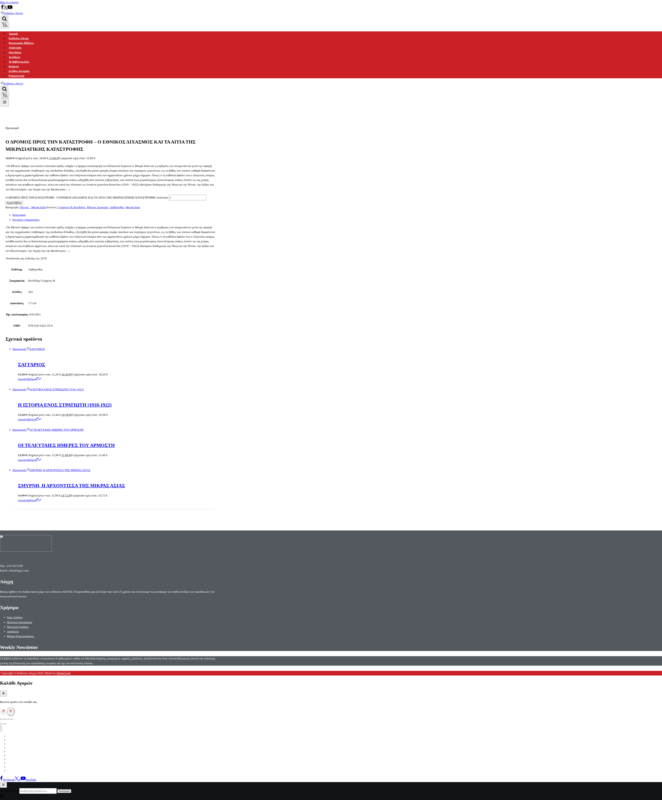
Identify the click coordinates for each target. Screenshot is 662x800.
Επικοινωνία (16, 76)
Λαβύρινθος (117, 207)
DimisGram (64, 673)
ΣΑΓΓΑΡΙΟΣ (31, 364)
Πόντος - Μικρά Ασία (33, 207)
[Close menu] (1, 728)
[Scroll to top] (3, 712)
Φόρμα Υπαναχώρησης (20, 636)
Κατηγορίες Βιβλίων (21, 43)
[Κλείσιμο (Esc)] (11, 719)
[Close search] (3, 785)
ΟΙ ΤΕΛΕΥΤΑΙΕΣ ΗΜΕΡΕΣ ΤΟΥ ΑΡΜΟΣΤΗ (66, 445)
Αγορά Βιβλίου (14, 203)
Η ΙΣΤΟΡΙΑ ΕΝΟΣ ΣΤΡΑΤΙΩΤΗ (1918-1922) (65, 405)
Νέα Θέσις (15, 52)
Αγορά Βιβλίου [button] (27, 379)
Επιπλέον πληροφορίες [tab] (26, 219)
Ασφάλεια (13, 631)
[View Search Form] (4, 19)
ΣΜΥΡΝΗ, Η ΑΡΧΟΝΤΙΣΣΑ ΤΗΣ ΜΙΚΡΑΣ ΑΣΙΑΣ (71, 485)
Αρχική (13, 33)
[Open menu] (5, 102)
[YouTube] (10, 8)
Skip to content (9, 2)
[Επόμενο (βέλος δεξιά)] (4, 723)
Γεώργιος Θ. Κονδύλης (72, 207)
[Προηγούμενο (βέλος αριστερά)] (1, 723)
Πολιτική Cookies (18, 627)
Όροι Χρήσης (15, 617)
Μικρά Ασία (133, 207)
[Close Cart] (3, 693)
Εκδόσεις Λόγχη (19, 38)
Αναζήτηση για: (9, 791)
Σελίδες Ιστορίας (19, 71)
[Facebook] (2, 8)
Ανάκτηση (15, 47)
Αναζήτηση (64, 791)
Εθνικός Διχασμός (98, 207)
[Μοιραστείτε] (8, 719)
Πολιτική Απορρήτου (19, 622)
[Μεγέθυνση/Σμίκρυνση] (1, 719)
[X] (6, 8)
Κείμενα (14, 66)
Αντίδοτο (14, 57)
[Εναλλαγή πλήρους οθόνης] (4, 719)
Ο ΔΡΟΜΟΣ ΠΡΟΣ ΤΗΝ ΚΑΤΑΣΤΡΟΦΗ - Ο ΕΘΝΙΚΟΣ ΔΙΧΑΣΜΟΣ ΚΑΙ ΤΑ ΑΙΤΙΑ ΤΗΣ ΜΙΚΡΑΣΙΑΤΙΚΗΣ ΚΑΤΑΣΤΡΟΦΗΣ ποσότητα (87, 197)
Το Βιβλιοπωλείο (19, 61)
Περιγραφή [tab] (19, 215)
